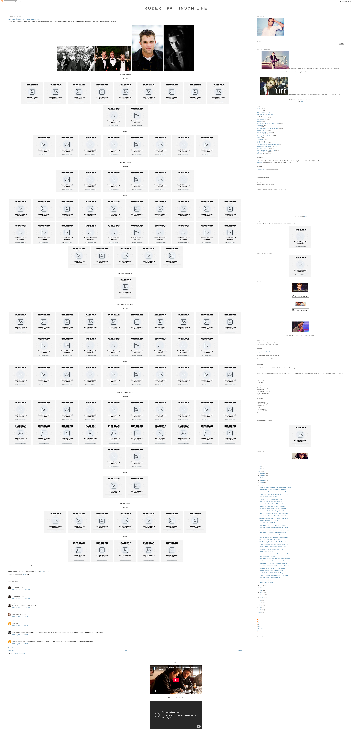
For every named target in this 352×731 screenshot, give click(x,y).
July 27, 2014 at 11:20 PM (21, 589)
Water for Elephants (262, 130)
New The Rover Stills (265, 580)
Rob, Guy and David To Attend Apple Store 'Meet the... (274, 511)
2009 (259, 609)
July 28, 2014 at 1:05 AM (20, 617)
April (261, 590)
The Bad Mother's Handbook (264, 146)
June (261, 585)
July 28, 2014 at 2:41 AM (20, 626)
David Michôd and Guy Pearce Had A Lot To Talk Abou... (275, 561)
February (262, 595)
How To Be (259, 162)
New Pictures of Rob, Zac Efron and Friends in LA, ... (274, 515)
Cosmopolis (260, 125)
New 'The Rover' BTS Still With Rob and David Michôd (274, 513)
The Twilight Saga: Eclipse (264, 132)
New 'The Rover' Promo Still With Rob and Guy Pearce (274, 504)
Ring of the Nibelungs (262, 152)
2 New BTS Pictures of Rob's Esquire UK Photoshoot (274, 494)
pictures (45, 576)
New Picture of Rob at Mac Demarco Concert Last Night (274, 534)
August (262, 482)
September (263, 480)
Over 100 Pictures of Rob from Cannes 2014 (24, 19)
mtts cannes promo (36, 576)
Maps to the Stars (261, 119)
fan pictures (25, 576)
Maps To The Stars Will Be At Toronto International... (274, 523)
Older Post (240, 650)
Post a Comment (12, 648)
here (313, 72)
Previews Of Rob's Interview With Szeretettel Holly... (273, 546)
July (261, 485)
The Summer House (262, 143)
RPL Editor (260, 628)
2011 (259, 605)
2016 (259, 466)
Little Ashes (260, 139)
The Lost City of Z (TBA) (263, 112)
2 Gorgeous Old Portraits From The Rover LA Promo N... (275, 565)
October (262, 478)
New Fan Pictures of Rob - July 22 (269, 520)
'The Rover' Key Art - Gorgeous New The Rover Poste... (274, 542)
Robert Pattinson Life (176, 8)
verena (14, 612)
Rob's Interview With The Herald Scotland (271, 501)
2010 (259, 607)
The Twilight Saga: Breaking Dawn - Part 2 (268, 123)
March (262, 592)
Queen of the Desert (262, 118)
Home (125, 650)
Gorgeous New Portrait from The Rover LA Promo (273, 525)
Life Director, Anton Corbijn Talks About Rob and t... (273, 508)
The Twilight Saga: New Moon (264, 136)
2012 (259, 602)
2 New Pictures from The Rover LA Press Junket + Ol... (274, 544)
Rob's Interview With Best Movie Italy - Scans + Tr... (273, 492)
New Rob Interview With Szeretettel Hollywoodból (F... (274, 537)
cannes (18, 576)
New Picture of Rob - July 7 (267, 551)
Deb (258, 622)
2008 (259, 612)
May (261, 587)
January (262, 597)
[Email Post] (28, 574)
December (263, 473)
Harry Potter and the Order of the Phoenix (268, 144)
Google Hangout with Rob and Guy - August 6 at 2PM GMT (275, 487)
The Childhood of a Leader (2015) (265, 114)
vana (13, 630)
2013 (259, 600)
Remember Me (260, 134)
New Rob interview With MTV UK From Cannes (272, 570)
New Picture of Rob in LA (266, 582)
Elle (258, 624)
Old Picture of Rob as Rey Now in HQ (269, 539)
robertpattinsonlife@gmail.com (264, 352)
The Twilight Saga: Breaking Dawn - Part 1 (268, 128)
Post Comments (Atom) (21, 653)
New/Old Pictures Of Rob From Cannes (270, 577)
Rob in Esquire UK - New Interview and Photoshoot (273, 489)
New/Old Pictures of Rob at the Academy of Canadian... (274, 527)
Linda (258, 626)
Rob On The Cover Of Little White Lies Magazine (272, 573)
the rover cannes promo (56, 576)
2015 (259, 468)
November (263, 475)
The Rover (259, 121)
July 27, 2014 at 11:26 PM (21, 607)
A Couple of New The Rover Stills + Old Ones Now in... (274, 530)
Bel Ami (259, 127)
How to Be (259, 141)
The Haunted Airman (262, 148)
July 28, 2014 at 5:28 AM (20, 635)
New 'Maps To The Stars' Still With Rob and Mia (272, 568)
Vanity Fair (259, 153)
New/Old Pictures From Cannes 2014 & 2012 (271, 549)
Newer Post (11, 650)
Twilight (259, 137)
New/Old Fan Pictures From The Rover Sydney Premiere (275, 558)
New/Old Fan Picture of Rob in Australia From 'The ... (274, 532)
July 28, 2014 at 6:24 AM (20, 644)
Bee (258, 620)
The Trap (259, 109)
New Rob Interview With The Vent (268, 496)
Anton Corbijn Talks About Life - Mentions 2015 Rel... (274, 518)
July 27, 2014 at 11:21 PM (21, 598)
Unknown (14, 621)
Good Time (259, 111)
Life (257, 116)
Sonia (258, 631)
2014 (259, 471)
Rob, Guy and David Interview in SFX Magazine (272, 506)
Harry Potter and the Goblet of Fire (266, 150)
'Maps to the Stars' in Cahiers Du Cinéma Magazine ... (274, 563)
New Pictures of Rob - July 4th (268, 556)
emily (13, 584)
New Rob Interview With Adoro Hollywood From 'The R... (274, 554)
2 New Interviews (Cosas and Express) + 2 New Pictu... (274, 575)
